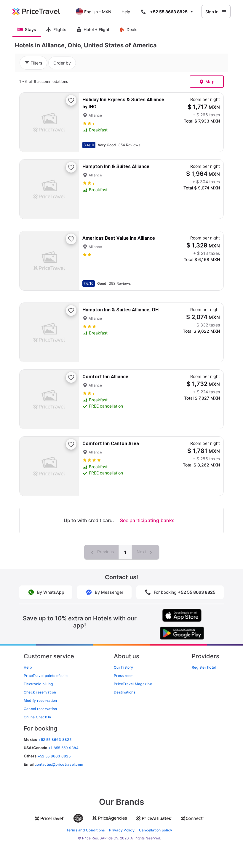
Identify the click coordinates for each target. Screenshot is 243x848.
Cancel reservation (40, 709)
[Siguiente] (69, 122)
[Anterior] (29, 122)
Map (210, 81)
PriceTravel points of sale (46, 675)
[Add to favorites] (71, 100)
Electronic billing (38, 684)
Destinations (124, 692)
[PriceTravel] (40, 11)
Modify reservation (40, 700)
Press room (124, 675)
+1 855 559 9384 (63, 748)
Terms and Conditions (85, 830)
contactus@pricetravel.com (59, 764)
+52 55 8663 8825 (54, 756)
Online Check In (37, 717)
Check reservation (40, 692)
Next (142, 551)
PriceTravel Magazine (133, 684)
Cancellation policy (155, 830)
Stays (30, 29)
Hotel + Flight (96, 29)
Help (126, 11)
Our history (123, 667)
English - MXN (97, 11)
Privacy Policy (121, 830)
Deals (132, 29)
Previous (105, 551)
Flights (59, 29)
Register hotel (204, 667)
